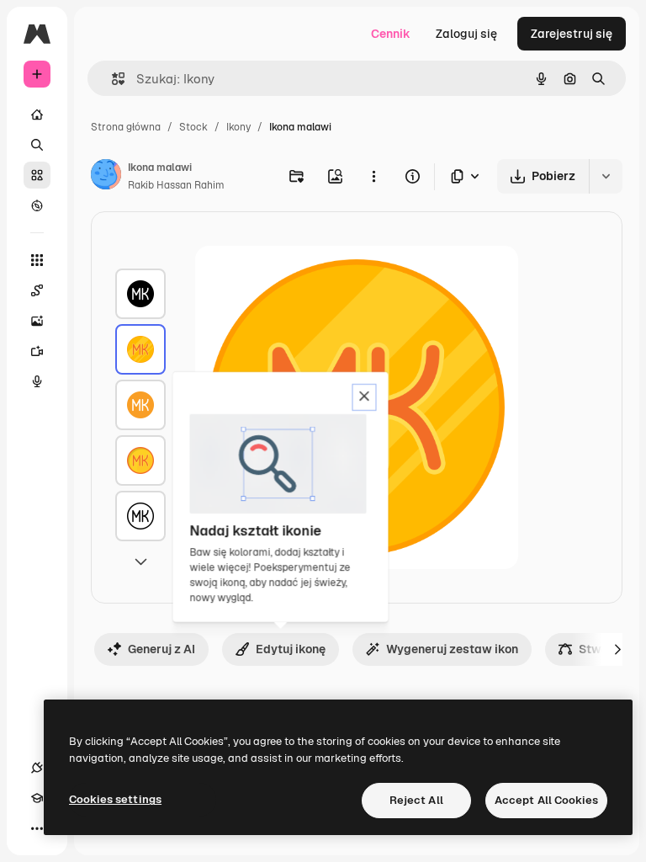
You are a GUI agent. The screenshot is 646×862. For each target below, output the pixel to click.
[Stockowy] (37, 175)
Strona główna (126, 127)
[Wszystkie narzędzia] (37, 260)
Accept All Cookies (546, 800)
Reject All (416, 800)
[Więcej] (37, 828)
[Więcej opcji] (373, 176)
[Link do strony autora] (106, 176)
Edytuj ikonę (291, 649)
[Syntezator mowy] (37, 381)
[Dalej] (617, 649)
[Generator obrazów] (37, 320)
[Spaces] (37, 290)
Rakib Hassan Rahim (176, 185)
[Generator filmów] (37, 351)
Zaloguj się (466, 33)
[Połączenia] (37, 767)
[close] (364, 397)
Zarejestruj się (571, 33)
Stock (193, 127)
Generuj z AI (161, 649)
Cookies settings (115, 799)
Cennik (390, 33)
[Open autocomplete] (111, 78)
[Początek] (37, 114)
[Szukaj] (37, 144)
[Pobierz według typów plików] (466, 176)
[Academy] (37, 798)
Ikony (238, 127)
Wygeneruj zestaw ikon (452, 649)
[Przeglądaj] (37, 205)
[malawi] (140, 294)
